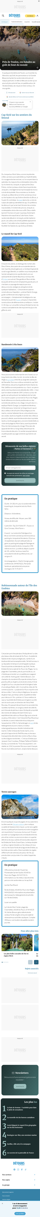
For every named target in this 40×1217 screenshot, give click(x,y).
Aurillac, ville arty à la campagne (19, 1144)
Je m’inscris (20, 1086)
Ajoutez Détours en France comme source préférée (21, 97)
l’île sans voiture (18, 824)
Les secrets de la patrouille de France (20, 1153)
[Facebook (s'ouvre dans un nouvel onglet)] (22, 1169)
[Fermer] (30, 101)
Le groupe (6, 1185)
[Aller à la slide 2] (3, 962)
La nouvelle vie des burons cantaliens (20, 1117)
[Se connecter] (37, 16)
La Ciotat (10, 380)
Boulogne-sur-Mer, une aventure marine (22, 1135)
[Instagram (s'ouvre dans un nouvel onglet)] (18, 1169)
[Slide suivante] (36, 962)
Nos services (6, 1175)
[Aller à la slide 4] (6, 962)
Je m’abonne (30, 16)
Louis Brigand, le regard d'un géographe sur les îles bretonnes (21, 1126)
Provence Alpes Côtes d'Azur (18, 28)
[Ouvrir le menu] (2, 15)
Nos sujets (6, 1180)
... (8, 28)
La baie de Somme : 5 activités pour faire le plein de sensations (21, 1109)
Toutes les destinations (16, 21)
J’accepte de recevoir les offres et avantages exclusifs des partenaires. (20, 474)
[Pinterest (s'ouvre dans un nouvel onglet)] (14, 1169)
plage (20, 200)
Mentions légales (6, 1199)
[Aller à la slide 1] (2, 962)
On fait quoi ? (5, 22)
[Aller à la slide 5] (7, 962)
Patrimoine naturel (32, 973)
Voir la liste (26, 475)
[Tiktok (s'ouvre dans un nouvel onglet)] (25, 1169)
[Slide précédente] (30, 962)
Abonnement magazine (7, 1192)
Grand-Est (27, 22)
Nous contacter (6, 1195)
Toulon (18, 300)
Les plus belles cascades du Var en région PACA (16, 955)
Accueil (4, 28)
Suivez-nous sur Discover (28, 92)
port (31, 723)
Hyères (5, 279)
